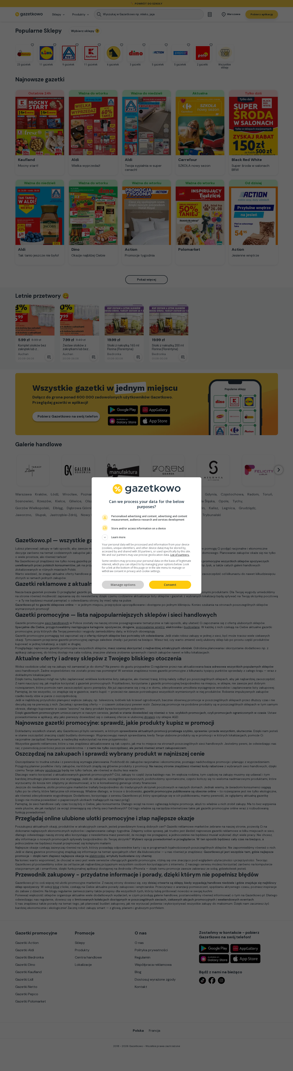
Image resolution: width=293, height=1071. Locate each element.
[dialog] (146, 535)
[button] (146, 537)
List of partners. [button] (179, 555)
